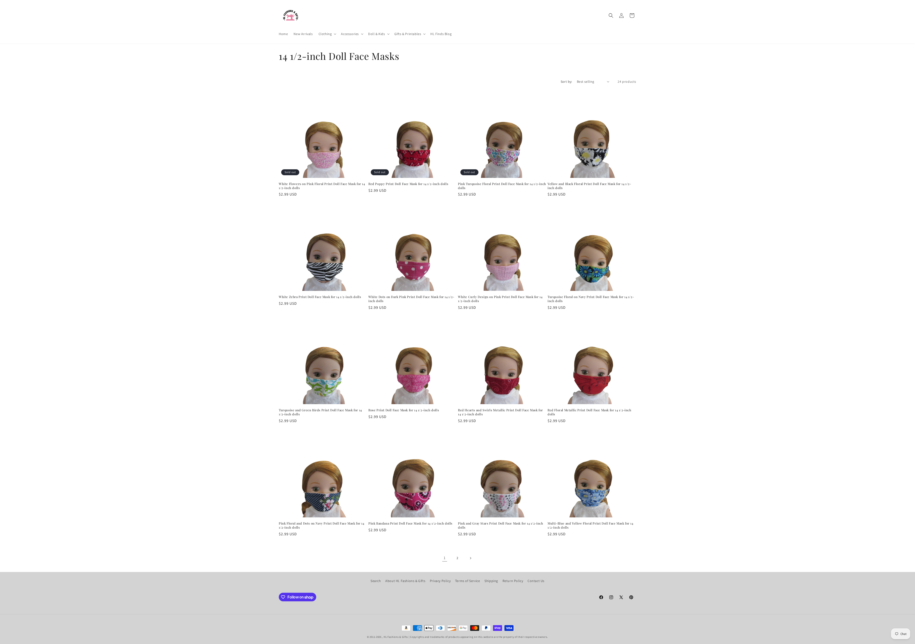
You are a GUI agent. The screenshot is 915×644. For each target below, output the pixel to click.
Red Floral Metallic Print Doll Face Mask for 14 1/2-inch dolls (589, 412)
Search (376, 581)
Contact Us (536, 581)
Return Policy (513, 581)
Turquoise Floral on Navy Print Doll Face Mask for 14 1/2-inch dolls (591, 299)
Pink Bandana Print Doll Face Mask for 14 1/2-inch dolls (410, 523)
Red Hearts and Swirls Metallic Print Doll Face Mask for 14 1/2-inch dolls (500, 412)
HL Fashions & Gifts (396, 637)
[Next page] (470, 558)
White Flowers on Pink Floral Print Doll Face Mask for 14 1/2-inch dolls (322, 186)
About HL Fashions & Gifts (405, 581)
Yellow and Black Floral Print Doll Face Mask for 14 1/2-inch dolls (589, 186)
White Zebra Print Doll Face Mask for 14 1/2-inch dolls (320, 297)
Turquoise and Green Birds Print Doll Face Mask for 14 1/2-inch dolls (320, 412)
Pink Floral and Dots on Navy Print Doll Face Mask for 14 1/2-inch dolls (321, 525)
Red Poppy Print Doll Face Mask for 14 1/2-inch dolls (408, 184)
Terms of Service (467, 581)
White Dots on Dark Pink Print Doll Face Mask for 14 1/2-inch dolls (411, 299)
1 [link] (445, 557)
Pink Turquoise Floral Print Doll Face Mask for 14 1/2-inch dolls (502, 186)
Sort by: (566, 81)
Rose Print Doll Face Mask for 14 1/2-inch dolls (403, 410)
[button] (327, 34)
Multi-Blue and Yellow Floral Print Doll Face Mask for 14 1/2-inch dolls (590, 525)
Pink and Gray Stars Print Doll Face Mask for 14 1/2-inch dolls (500, 525)
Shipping (491, 581)
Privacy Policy (440, 581)
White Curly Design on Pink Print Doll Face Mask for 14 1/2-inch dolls (500, 299)
